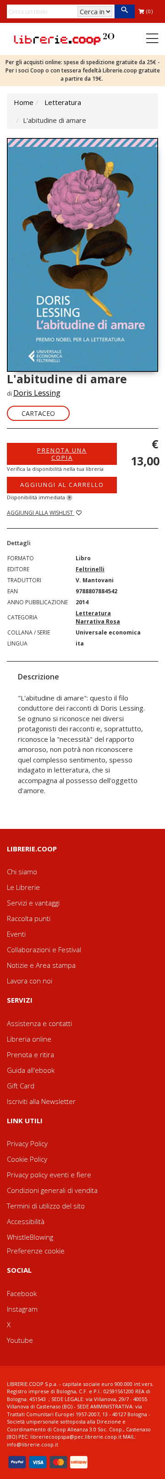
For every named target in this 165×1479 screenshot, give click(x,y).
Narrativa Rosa (98, 621)
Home (23, 102)
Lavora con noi (29, 980)
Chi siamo (22, 871)
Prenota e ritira (30, 1054)
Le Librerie (23, 887)
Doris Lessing (36, 393)
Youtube (20, 1340)
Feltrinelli (90, 569)
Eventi (16, 933)
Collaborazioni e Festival (44, 949)
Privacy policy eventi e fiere (49, 1174)
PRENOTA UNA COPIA (62, 454)
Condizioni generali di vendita (52, 1190)
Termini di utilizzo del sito (46, 1205)
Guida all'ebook (31, 1070)
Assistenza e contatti (39, 1023)
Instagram (22, 1308)
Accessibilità (25, 1221)
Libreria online (29, 1038)
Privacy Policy (27, 1143)
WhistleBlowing (30, 1237)
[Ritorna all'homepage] (64, 38)
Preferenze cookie (36, 1250)
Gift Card (20, 1085)
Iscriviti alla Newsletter (41, 1101)
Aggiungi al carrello (62, 484)
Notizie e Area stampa (41, 965)
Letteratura (62, 102)
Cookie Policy (27, 1159)
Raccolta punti (28, 918)
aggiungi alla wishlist (40, 513)
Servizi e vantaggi (33, 902)
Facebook (22, 1293)
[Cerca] (124, 11)
